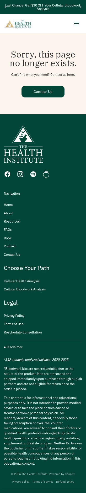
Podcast (10, 246)
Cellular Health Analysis (22, 281)
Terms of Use (13, 324)
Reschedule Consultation (23, 332)
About (8, 213)
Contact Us (43, 91)
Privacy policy (20, 481)
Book (7, 238)
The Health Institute (35, 474)
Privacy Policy (14, 316)
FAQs (8, 229)
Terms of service (43, 481)
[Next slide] (80, 7)
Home (8, 205)
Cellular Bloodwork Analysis (25, 289)
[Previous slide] (5, 7)
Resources (12, 221)
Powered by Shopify (62, 474)
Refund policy (65, 481)
